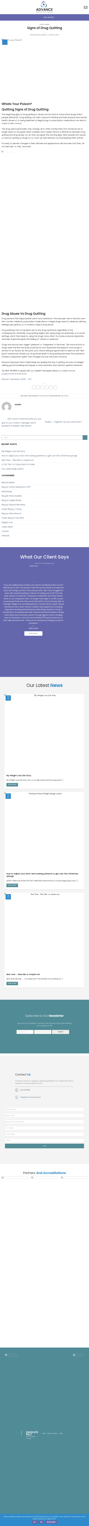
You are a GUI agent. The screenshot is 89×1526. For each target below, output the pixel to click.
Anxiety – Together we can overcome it (63, 422)
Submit (60, 1032)
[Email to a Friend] (47, 387)
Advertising (7, 491)
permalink (64, 396)
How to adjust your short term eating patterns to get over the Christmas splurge (39, 455)
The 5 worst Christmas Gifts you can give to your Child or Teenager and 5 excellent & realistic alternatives (21, 422)
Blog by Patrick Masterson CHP (16, 487)
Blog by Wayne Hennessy (13, 504)
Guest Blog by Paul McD (13, 518)
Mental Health (8, 482)
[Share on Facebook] (38, 387)
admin (56, 35)
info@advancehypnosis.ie (30, 1097)
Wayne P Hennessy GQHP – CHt (16, 379)
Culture (5, 531)
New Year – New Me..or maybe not (18, 460)
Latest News (7, 527)
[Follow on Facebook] (44, 1037)
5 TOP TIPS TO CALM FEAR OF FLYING (18, 464)
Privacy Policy (52, 1433)
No (41, 1522)
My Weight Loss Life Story (13, 451)
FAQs (61, 1433)
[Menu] (37, 17)
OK (35, 1522)
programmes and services (14, 373)
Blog (44, 1433)
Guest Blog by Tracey (12, 509)
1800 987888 (25, 1090)
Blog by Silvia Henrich (11, 513)
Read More (12, 785)
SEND (44, 1146)
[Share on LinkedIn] (55, 387)
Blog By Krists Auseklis (12, 496)
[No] (86, 1520)
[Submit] (85, 437)
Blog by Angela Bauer (12, 500)
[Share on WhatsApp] (34, 387)
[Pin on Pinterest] (51, 387)
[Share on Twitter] (42, 387)
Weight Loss (7, 522)
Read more (51, 1522)
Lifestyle (5, 535)
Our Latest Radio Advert (13, 469)
